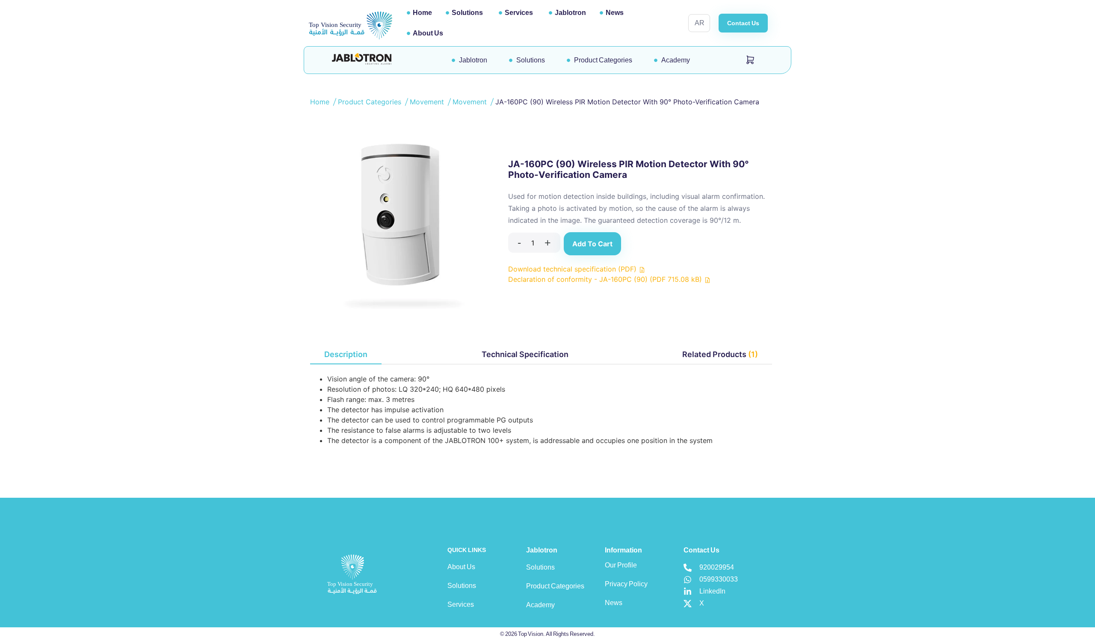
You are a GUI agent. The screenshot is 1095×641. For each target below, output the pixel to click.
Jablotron (570, 12)
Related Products (720, 354)
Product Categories (370, 101)
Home (422, 12)
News (615, 12)
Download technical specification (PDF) (573, 269)
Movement (428, 101)
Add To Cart (592, 243)
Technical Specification (525, 354)
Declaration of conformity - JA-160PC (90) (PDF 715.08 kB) (606, 279)
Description (345, 354)
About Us (428, 33)
